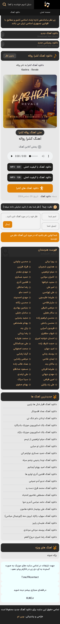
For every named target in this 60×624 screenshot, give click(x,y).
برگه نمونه (52, 555)
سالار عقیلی (48, 313)
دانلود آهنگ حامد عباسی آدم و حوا (40, 502)
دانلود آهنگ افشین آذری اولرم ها (41, 474)
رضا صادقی (22, 287)
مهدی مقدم (22, 272)
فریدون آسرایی (47, 328)
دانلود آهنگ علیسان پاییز (44, 523)
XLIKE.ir (30, 598)
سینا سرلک (23, 379)
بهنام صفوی (22, 384)
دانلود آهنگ (15, 12)
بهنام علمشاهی (20, 323)
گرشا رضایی (22, 354)
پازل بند (24, 328)
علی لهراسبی (48, 292)
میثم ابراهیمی (48, 272)
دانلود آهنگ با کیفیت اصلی (30, 167)
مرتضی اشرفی (47, 308)
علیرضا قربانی (48, 369)
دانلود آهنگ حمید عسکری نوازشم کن (39, 453)
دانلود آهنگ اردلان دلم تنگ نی (42, 418)
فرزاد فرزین (22, 267)
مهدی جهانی (48, 374)
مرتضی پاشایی (21, 359)
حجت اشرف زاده (46, 343)
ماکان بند (49, 364)
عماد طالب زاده (20, 364)
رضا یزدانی (23, 333)
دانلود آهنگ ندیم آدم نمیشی (43, 481)
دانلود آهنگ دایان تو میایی (43, 446)
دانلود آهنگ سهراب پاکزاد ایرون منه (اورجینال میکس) (31, 516)
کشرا (30, 65)
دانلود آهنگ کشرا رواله (40, 56)
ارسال (7, 224)
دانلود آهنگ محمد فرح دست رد (41, 488)
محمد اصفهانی (20, 348)
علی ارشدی (23, 374)
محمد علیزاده (21, 338)
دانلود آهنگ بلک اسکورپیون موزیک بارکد (37, 432)
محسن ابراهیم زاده (45, 318)
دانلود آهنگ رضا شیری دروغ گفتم (40, 537)
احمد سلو (23, 292)
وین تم (20, 616)
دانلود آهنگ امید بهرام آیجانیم (42, 467)
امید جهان (49, 348)
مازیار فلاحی (48, 302)
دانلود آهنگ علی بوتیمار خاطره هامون (38, 509)
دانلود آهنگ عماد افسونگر (44, 411)
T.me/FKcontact (30, 577)
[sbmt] (4, 5)
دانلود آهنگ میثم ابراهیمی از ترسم (40, 439)
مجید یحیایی (21, 318)
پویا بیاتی (49, 261)
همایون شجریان (46, 267)
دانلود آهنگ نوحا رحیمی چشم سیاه (40, 460)
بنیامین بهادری (21, 308)
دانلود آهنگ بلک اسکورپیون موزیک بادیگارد (35, 425)
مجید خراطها (48, 282)
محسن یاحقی (47, 323)
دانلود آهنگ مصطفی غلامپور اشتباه (39, 495)
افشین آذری (22, 282)
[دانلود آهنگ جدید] (47, 4)
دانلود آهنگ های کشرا (27, 188)
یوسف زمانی (48, 354)
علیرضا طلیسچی (46, 297)
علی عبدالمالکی (20, 343)
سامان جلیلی (22, 313)
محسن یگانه (22, 302)
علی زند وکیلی (47, 384)
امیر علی (50, 287)
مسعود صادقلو (20, 369)
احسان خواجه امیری (44, 338)
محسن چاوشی (21, 261)
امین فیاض (49, 379)
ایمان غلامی (48, 359)
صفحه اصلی (45, 12)
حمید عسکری (21, 277)
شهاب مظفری (47, 333)
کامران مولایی (47, 277)
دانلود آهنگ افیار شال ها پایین (42, 404)
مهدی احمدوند (21, 297)
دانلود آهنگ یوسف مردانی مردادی (40, 530)
